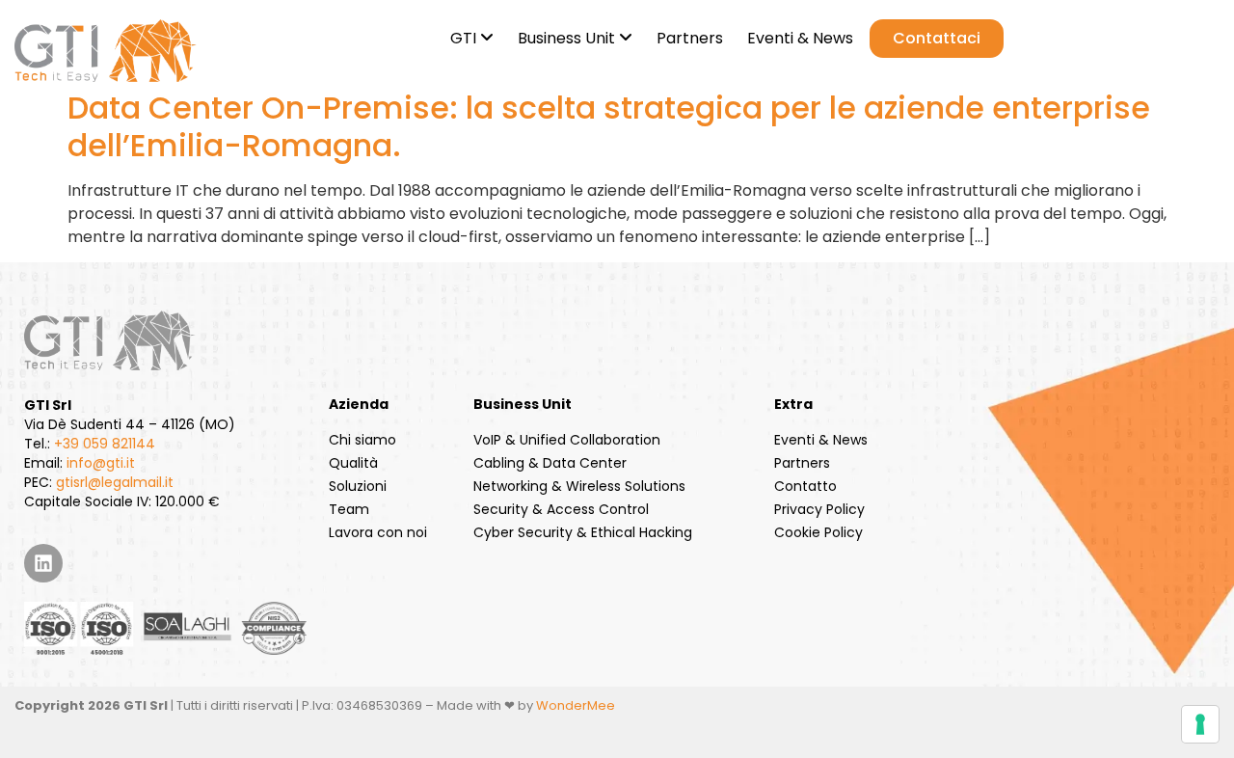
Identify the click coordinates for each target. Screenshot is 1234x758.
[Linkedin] (43, 563)
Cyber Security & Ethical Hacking (582, 532)
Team (349, 509)
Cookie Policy (818, 532)
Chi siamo (362, 439)
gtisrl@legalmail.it (115, 482)
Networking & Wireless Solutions (579, 486)
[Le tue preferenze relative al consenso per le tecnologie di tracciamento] (1200, 724)
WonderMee (575, 705)
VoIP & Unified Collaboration (566, 439)
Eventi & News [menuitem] (800, 38)
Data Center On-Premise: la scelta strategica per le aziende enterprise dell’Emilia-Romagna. (608, 126)
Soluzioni (358, 486)
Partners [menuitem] (690, 38)
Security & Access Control (561, 509)
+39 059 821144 (104, 443)
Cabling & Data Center (550, 463)
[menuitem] (469, 34)
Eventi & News (821, 439)
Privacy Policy (819, 509)
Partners (802, 463)
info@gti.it (101, 463)
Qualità (353, 463)
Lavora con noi (378, 532)
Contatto (805, 486)
